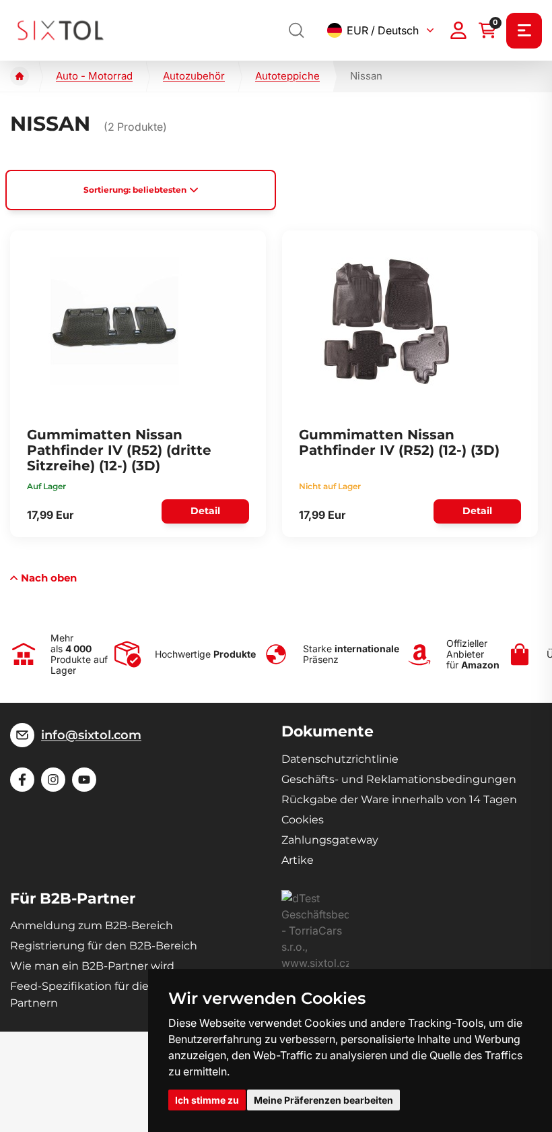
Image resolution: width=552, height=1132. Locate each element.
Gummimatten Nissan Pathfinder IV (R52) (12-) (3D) (399, 442)
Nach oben (49, 577)
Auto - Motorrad (94, 75)
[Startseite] (19, 76)
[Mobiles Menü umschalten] (524, 31)
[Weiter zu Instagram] (53, 779)
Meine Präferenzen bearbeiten (323, 1100)
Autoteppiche (287, 75)
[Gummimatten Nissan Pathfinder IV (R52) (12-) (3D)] (386, 321)
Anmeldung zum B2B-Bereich (91, 925)
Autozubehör (194, 75)
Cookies (302, 819)
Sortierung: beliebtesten (134, 190)
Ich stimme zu (207, 1100)
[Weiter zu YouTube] (84, 779)
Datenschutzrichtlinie (340, 759)
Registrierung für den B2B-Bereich (103, 945)
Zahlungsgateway (329, 840)
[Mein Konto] (458, 30)
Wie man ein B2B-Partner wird (92, 966)
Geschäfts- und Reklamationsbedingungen (398, 779)
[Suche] (297, 30)
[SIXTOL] (60, 29)
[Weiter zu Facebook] (22, 779)
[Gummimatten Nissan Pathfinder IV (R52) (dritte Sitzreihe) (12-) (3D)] (114, 321)
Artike (297, 860)
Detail (205, 511)
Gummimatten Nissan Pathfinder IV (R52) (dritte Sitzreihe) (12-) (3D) (119, 450)
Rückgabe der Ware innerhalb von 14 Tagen (399, 799)
